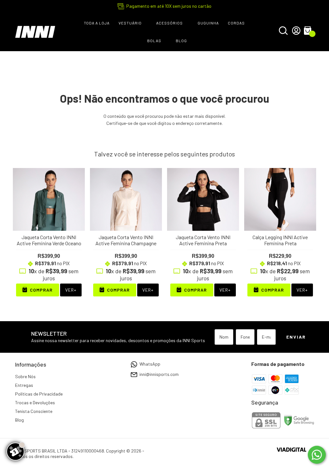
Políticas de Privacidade (39, 394)
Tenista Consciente (33, 411)
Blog (19, 420)
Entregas (24, 385)
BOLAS (154, 40)
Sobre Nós (25, 376)
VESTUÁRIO (130, 23)
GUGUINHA (208, 23)
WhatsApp (149, 364)
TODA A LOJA (97, 23)
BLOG (181, 40)
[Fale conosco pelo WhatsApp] (317, 455)
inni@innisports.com (159, 374)
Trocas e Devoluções (35, 402)
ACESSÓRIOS (169, 23)
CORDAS (236, 23)
